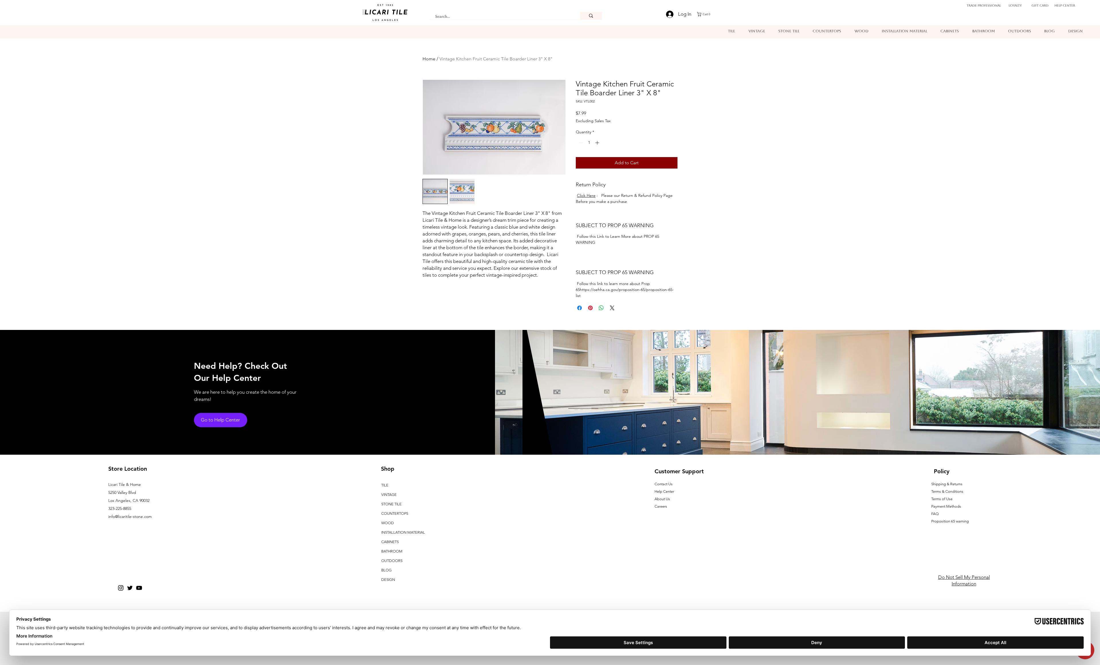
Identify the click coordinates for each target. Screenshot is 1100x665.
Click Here (586, 195)
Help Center (1064, 5)
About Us (662, 499)
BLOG (386, 570)
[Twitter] (129, 587)
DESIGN (388, 579)
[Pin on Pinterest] (590, 307)
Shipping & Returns (946, 484)
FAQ (935, 514)
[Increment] (597, 143)
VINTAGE (389, 494)
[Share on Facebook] (579, 307)
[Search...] (591, 15)
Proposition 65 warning (950, 521)
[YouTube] (139, 587)
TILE (384, 485)
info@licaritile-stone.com (130, 516)
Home (429, 59)
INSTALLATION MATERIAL (403, 532)
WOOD (387, 523)
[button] (705, 14)
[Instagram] (120, 587)
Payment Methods (946, 506)
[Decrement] (580, 143)
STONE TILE (391, 504)
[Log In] (666, 14)
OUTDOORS (391, 561)
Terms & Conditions (947, 491)
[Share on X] (612, 307)
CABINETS (390, 542)
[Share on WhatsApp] (601, 307)
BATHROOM (391, 551)
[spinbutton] (589, 143)
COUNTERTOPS (394, 513)
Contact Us (664, 484)
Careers (661, 506)
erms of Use (942, 499)
